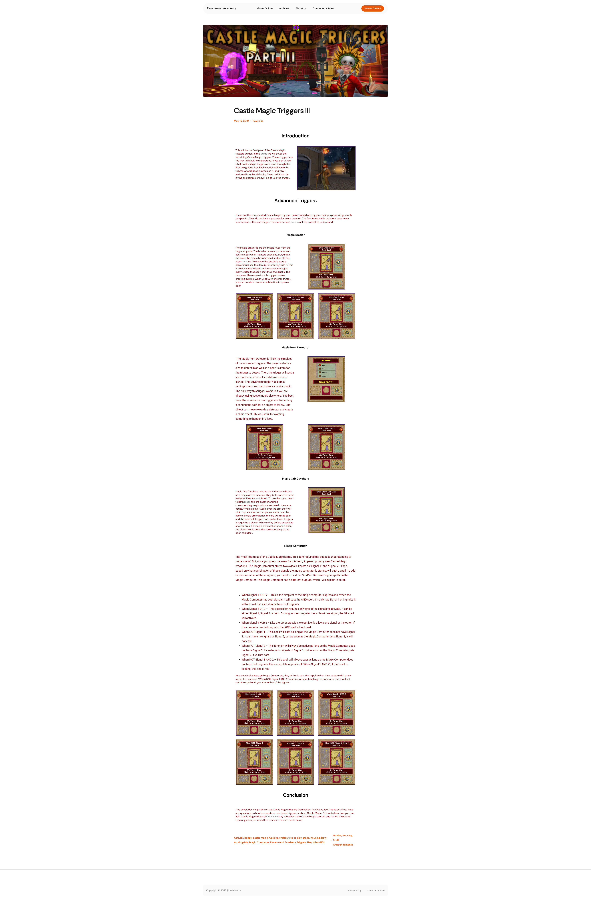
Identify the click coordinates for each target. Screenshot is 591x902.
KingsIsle (243, 842)
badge (248, 837)
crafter (283, 837)
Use (309, 842)
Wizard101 (318, 842)
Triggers (301, 842)
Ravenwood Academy (221, 8)
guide (306, 837)
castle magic (260, 837)
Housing (347, 835)
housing (315, 837)
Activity (238, 837)
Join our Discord (372, 8)
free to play (295, 837)
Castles (273, 837)
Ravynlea (258, 121)
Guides (337, 835)
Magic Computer (259, 842)
